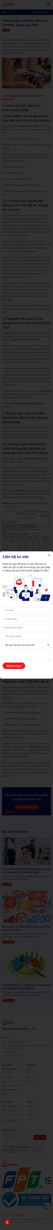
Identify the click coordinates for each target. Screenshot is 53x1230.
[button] (49, 555)
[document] (26, 615)
